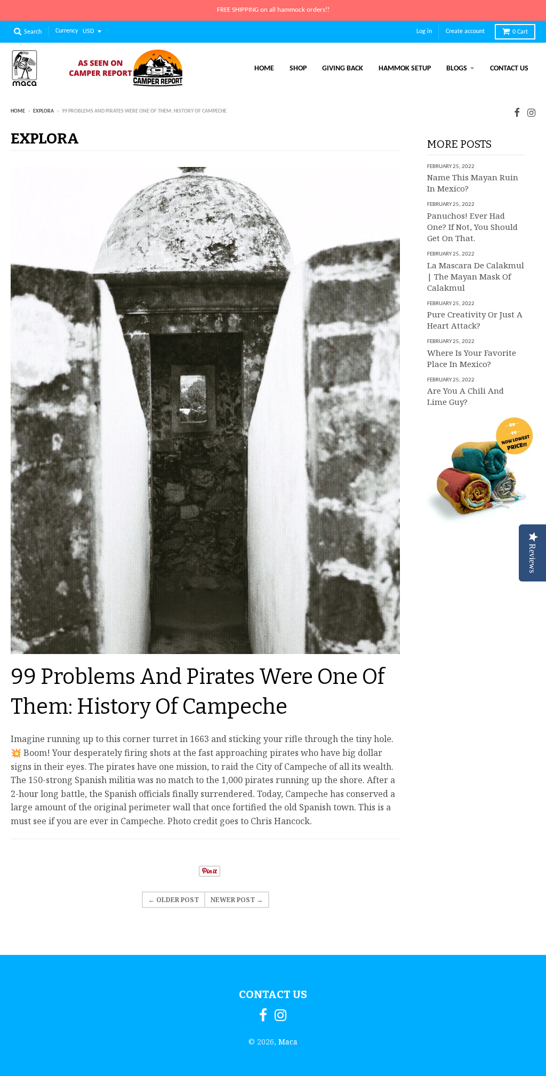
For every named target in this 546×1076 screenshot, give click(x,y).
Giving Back (342, 69)
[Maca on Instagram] (531, 112)
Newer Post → (237, 899)
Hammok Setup (405, 69)
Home (264, 69)
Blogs (456, 69)
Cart (520, 32)
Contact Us (509, 69)
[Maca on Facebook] (517, 112)
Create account (465, 31)
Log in (424, 31)
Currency (66, 31)
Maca (288, 1042)
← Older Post (173, 899)
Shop (298, 69)
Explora (43, 111)
